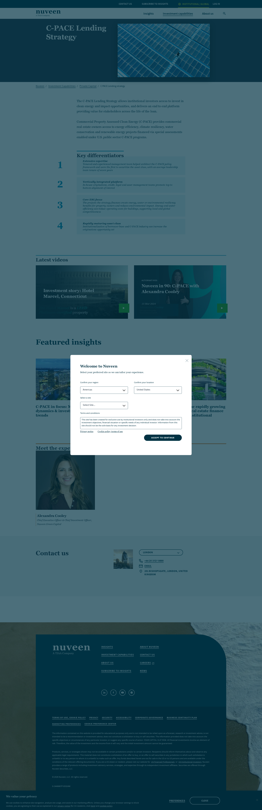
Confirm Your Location (144, 382)
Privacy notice (86, 431)
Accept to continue (163, 437)
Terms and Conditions (90, 413)
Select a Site (85, 398)
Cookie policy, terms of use (110, 431)
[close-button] (186, 360)
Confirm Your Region (89, 382)
